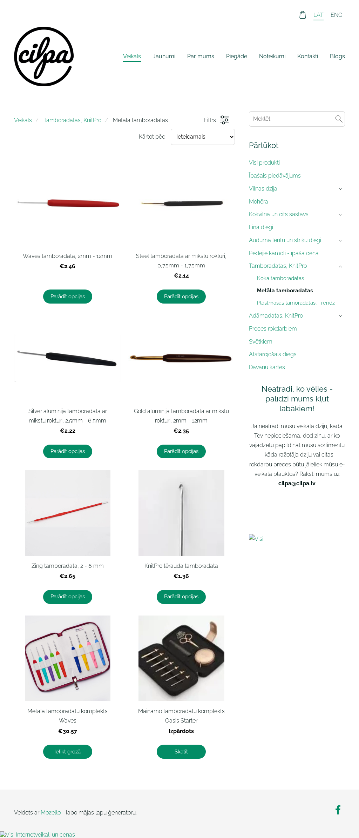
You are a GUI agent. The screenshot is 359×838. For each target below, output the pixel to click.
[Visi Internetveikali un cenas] (297, 539)
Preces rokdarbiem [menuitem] (273, 328)
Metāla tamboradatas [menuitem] (285, 290)
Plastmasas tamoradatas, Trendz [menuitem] (296, 303)
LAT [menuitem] (318, 15)
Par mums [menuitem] (200, 56)
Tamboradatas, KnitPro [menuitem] (278, 265)
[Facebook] (338, 810)
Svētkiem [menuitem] (260, 341)
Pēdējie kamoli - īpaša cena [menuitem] (284, 253)
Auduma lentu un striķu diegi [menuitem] (285, 240)
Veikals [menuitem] (132, 56)
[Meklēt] (339, 119)
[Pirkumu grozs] (303, 15)
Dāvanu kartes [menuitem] (267, 367)
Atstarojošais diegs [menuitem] (273, 354)
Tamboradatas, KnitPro (72, 120)
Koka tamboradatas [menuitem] (280, 278)
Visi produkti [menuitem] (264, 162)
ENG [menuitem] (336, 15)
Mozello (51, 812)
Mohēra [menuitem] (258, 201)
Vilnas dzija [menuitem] (263, 188)
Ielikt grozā (67, 752)
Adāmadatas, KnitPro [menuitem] (276, 315)
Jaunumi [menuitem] (164, 56)
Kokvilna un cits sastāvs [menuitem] (279, 214)
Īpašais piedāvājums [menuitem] (275, 175)
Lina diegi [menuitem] (261, 227)
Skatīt (181, 752)
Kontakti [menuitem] (307, 56)
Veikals (23, 120)
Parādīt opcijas (67, 296)
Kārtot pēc (152, 136)
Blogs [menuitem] (337, 56)
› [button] (341, 189)
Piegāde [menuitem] (236, 56)
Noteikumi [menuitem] (272, 56)
